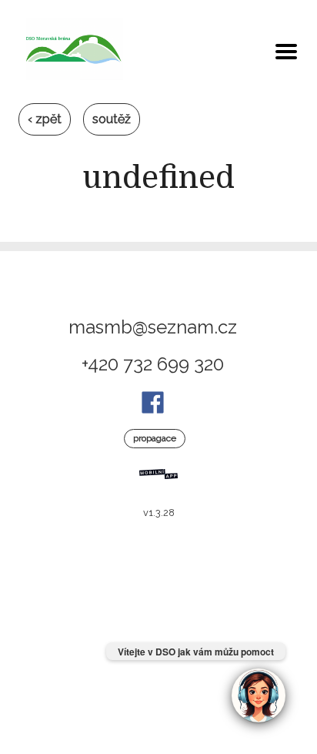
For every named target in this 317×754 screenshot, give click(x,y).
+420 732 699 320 (153, 364)
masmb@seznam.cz (152, 327)
